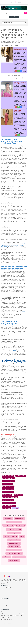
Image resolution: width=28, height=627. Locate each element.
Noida (2, 246)
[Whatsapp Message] (18, 71)
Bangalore (7, 245)
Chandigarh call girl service (14, 550)
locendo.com (16, 350)
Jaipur (2, 245)
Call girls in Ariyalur (20, 475)
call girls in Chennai (8, 525)
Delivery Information (6, 592)
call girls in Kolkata (19, 518)
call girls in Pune (20, 525)
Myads (3, 603)
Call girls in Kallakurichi (7, 500)
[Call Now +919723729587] (16, 107)
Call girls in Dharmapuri (8, 492)
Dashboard (4, 601)
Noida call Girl (6, 557)
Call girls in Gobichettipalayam (9, 497)
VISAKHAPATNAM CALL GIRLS (14, 529)
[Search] (25, 13)
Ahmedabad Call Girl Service (14, 553)
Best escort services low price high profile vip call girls (20, 49)
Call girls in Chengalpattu (8, 481)
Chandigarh (21, 245)
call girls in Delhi (8, 518)
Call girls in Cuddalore (7, 489)
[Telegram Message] (21, 71)
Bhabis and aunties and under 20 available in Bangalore (20, 84)
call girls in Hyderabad (19, 557)
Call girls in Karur (6, 508)
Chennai (16, 245)
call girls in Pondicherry (14, 540)
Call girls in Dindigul (7, 494)
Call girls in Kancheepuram (8, 503)
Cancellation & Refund (7, 588)
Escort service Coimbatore (14, 522)
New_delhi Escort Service (10, 536)
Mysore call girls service (14, 543)
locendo (22, 536)
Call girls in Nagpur (14, 560)
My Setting (4, 605)
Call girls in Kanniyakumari (8, 505)
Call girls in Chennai (7, 483)
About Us (4, 590)
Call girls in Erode (18, 494)
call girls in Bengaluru (14, 546)
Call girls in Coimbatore (8, 486)
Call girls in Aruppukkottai (8, 478)
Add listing (14, 17)
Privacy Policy (5, 594)
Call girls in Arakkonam (7, 475)
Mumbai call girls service (14, 533)
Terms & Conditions (6, 596)
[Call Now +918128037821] (16, 71)
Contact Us (4, 607)
